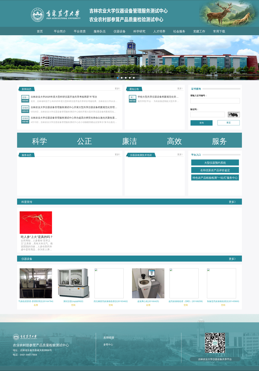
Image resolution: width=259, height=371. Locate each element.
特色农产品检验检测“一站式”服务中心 (215, 177)
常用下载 (219, 31)
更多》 (118, 88)
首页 (40, 31)
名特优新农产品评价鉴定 (215, 170)
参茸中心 (108, 344)
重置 (228, 123)
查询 (201, 123)
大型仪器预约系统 (215, 162)
